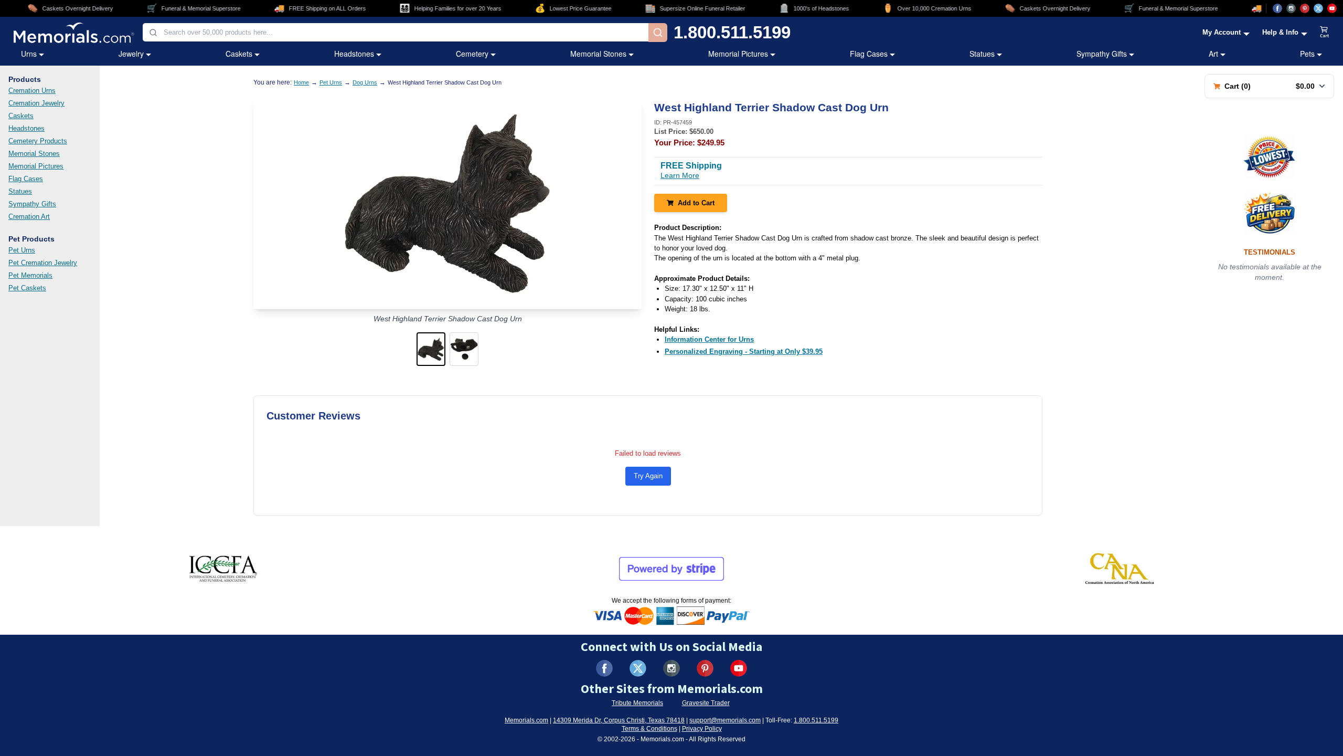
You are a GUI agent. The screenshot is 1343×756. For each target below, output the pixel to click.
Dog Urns (365, 82)
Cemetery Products (37, 141)
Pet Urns (21, 250)
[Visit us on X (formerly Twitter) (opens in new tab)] (638, 668)
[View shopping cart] (1324, 32)
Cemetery (472, 53)
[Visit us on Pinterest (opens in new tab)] (1304, 8)
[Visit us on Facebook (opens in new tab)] (1277, 8)
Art (1213, 53)
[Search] (657, 32)
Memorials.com (526, 720)
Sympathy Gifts (1101, 53)
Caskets (239, 53)
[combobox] (395, 32)
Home (301, 82)
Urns (29, 53)
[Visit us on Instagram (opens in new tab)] (1291, 8)
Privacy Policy (702, 728)
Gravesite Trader (706, 703)
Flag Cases (869, 53)
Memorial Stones (598, 53)
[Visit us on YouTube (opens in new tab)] (1332, 8)
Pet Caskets (27, 288)
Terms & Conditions (649, 728)
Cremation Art (29, 216)
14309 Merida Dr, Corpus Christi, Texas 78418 (619, 720)
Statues (982, 53)
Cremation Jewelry (36, 103)
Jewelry (131, 53)
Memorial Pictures (738, 53)
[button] (430, 349)
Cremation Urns (32, 90)
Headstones (354, 53)
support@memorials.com (725, 720)
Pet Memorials (30, 275)
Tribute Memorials (637, 703)
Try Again (648, 476)
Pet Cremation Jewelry (42, 263)
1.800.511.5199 (732, 32)
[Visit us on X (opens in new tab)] (1318, 8)
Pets (1307, 53)
